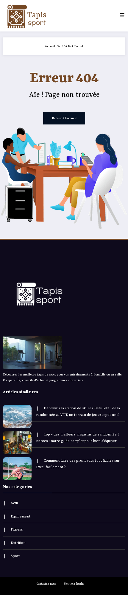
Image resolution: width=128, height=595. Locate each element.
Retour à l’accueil (64, 118)
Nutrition (18, 543)
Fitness (17, 530)
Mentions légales (74, 583)
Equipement (20, 516)
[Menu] (122, 15)
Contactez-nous (46, 583)
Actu (14, 503)
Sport (15, 556)
